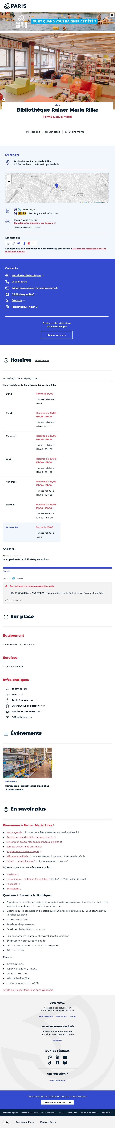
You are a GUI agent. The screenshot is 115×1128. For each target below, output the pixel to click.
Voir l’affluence (42, 360)
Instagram (13, 888)
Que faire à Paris (24, 1122)
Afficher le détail (12, 600)
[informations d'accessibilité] (21, 243)
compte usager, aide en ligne (23, 846)
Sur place (54, 131)
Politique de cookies (89, 1113)
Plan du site (107, 1113)
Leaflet (85, 202)
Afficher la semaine (11, 556)
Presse (62, 1113)
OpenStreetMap (98, 202)
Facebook (12, 883)
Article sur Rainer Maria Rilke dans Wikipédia (28, 989)
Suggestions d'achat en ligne (23, 851)
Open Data (72, 1113)
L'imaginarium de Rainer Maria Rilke (27, 879)
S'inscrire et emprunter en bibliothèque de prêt (33, 841)
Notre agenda (14, 832)
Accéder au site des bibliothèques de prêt (30, 837)
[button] (56, 185)
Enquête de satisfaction (20, 861)
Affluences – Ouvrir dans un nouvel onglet (21, 578)
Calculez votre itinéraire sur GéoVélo (33, 223)
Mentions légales (10, 1113)
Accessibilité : (38, 1113)
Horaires (35, 131)
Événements (76, 131)
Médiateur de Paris (17, 856)
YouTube (11, 874)
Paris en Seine (48, 1122)
